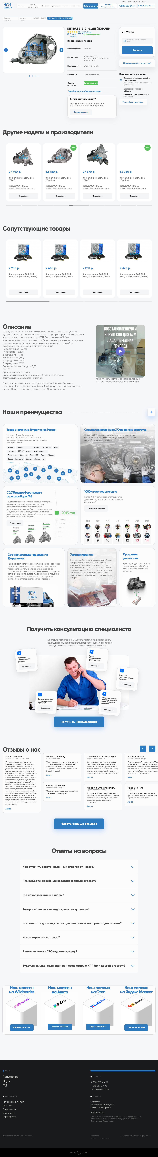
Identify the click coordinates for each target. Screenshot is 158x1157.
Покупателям (9, 1109)
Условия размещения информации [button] (135, 1136)
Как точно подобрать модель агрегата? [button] (126, 677)
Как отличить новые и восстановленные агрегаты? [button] (46, 701)
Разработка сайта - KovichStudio (17, 1136)
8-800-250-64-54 (99, 1082)
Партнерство (9, 1116)
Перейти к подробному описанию (84, 91)
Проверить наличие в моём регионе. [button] (24, 659)
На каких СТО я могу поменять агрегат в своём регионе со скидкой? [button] (109, 701)
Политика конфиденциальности (99, 1137)
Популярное (10, 1076)
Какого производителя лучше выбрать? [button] (94, 658)
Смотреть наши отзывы (85, 33)
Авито (130, 802)
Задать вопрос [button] (73, 35)
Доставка (7, 1105)
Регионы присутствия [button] (13, 1102)
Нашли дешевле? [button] (93, 34)
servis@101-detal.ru (99, 1089)
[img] (21, 1009)
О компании (8, 1113)
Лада (6, 1081)
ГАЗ (5, 1085)
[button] (90, 6)
